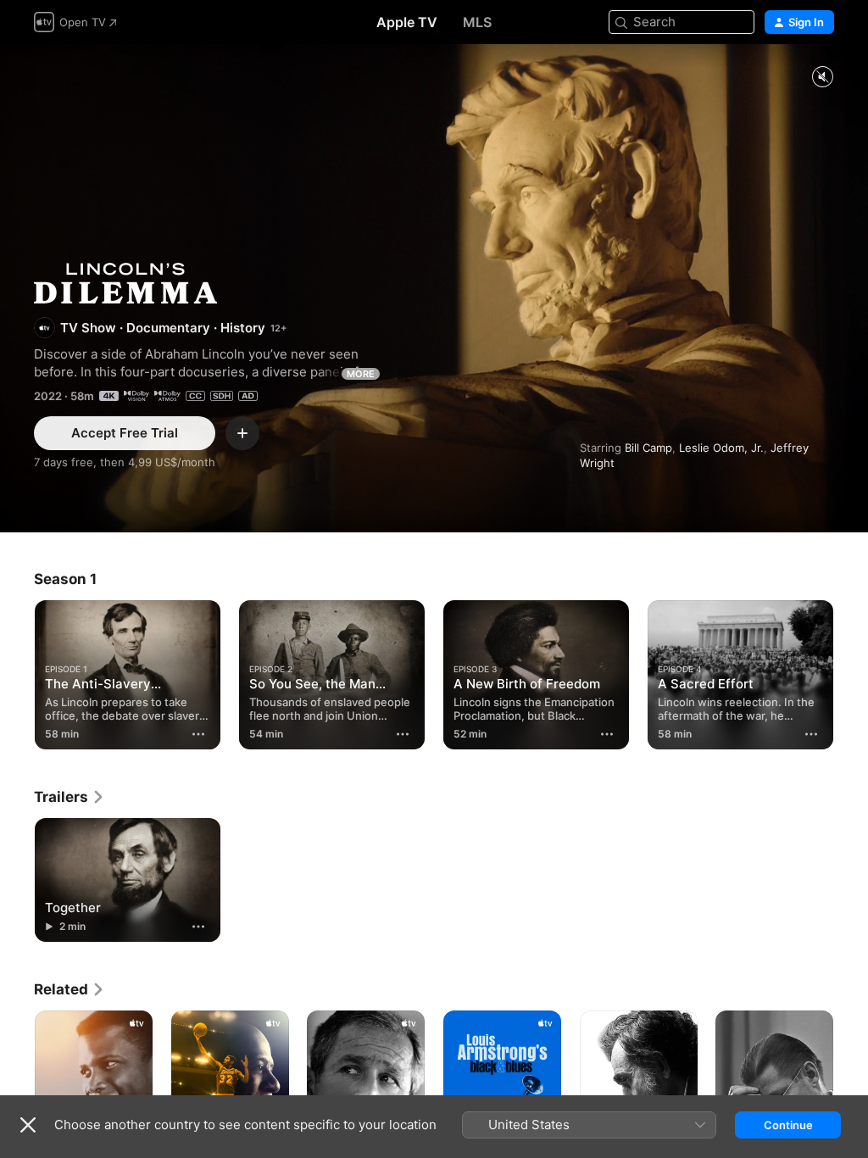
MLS (477, 22)
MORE (361, 374)
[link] (69, 797)
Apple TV (406, 22)
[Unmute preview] (822, 77)
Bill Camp (648, 447)
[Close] (28, 1125)
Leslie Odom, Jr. (721, 447)
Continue (788, 1125)
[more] (198, 734)
